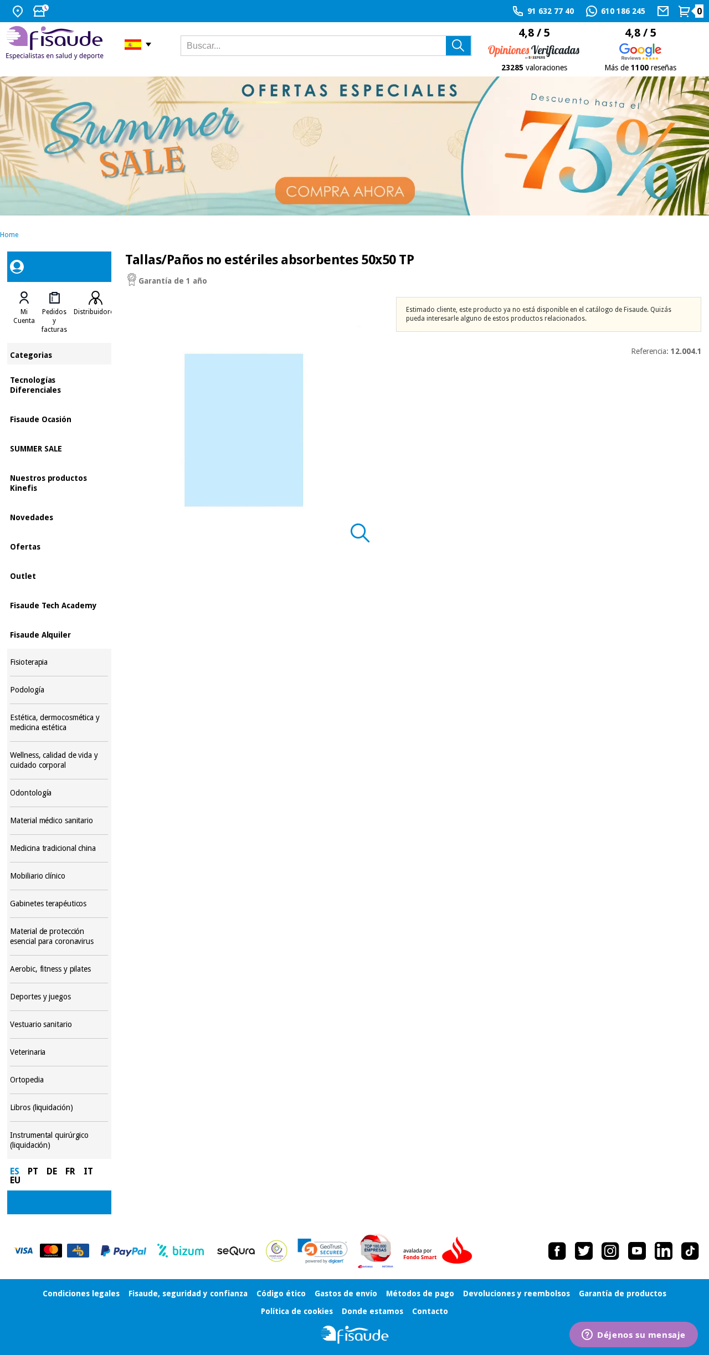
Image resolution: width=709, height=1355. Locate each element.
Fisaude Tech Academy (59, 604)
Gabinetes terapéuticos (59, 903)
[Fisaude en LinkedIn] (663, 1251)
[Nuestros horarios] (42, 11)
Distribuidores (95, 312)
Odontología (59, 793)
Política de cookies (297, 1311)
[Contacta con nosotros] (664, 11)
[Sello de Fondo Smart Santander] (440, 1251)
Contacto (430, 1311)
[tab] (24, 312)
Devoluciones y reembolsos (516, 1293)
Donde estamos (372, 1311)
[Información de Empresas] (375, 1251)
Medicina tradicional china (59, 848)
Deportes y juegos (59, 996)
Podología (59, 690)
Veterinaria (59, 1052)
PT (33, 1171)
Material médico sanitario (59, 820)
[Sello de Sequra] (235, 1250)
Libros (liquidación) (59, 1107)
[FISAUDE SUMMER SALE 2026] (354, 145)
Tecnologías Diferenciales (59, 384)
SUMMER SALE (59, 448)
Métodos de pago (420, 1293)
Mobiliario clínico (59, 876)
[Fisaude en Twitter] (584, 1251)
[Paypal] (123, 1250)
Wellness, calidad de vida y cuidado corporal (59, 760)
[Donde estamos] (19, 11)
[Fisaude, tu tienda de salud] (57, 44)
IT (88, 1171)
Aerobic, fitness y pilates (59, 969)
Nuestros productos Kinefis (59, 482)
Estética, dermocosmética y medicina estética (59, 722)
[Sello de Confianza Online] (276, 1251)
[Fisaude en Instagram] (610, 1251)
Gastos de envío (346, 1293)
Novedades (59, 516)
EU (15, 1180)
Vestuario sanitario (59, 1024)
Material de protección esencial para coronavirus (59, 936)
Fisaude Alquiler (59, 634)
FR (70, 1171)
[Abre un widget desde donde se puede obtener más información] (633, 1335)
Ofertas (59, 546)
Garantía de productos (622, 1293)
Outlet (59, 575)
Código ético (281, 1293)
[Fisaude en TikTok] (690, 1251)
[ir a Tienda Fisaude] (354, 1335)
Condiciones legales (81, 1293)
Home (9, 235)
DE (52, 1171)
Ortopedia (59, 1080)
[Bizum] (181, 1251)
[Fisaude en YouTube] (637, 1251)
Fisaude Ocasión (59, 418)
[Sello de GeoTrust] (322, 1251)
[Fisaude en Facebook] (557, 1251)
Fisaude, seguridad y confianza (188, 1293)
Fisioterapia (59, 662)
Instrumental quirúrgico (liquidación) (59, 1140)
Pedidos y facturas (54, 320)
